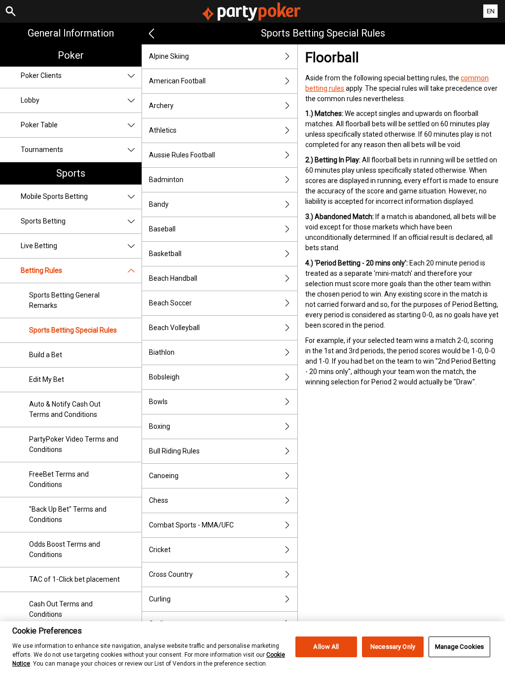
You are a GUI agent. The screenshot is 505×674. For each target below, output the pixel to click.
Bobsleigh (164, 377)
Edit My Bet (46, 379)
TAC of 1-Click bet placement (74, 579)
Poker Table (39, 125)
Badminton (166, 180)
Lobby (30, 100)
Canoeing (164, 476)
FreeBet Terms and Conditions (59, 479)
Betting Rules (41, 270)
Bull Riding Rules (174, 451)
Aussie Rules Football (182, 155)
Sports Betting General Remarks (64, 300)
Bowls (158, 402)
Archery (161, 106)
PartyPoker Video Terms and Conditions (73, 444)
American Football (177, 81)
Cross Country (171, 574)
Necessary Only (392, 646)
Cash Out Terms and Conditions (61, 609)
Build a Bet (45, 355)
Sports (70, 173)
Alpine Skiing (169, 56)
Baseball (162, 229)
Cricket (160, 550)
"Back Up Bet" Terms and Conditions (68, 514)
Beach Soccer (170, 303)
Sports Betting (43, 221)
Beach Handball (173, 278)
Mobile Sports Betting (54, 196)
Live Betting (39, 246)
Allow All (326, 646)
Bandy (159, 204)
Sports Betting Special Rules (73, 330)
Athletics (163, 130)
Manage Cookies (459, 646)
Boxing (159, 426)
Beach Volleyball (174, 328)
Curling (160, 599)
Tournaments (42, 149)
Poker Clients (41, 75)
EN (491, 11)
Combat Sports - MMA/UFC (191, 525)
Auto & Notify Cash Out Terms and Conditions (65, 409)
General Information (71, 33)
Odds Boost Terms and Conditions (64, 549)
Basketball (165, 254)
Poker (71, 55)
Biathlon (162, 352)
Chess (158, 500)
